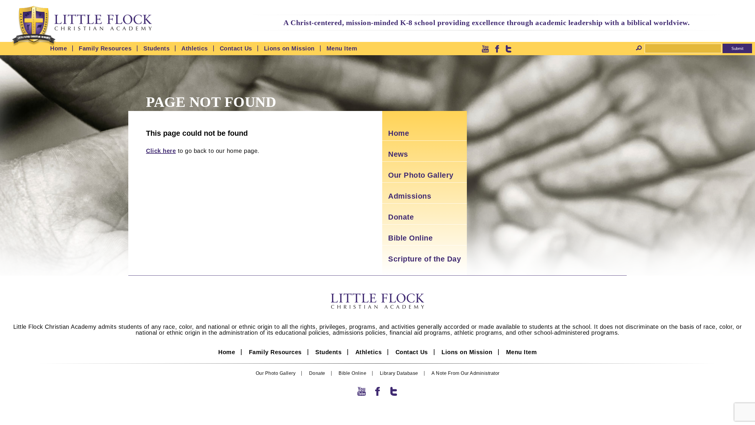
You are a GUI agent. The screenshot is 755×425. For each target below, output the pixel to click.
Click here (161, 151)
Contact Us (236, 48)
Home (58, 48)
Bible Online (410, 238)
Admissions (409, 196)
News (398, 154)
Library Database (399, 373)
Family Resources (105, 48)
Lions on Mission (289, 48)
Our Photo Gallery (421, 175)
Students (156, 48)
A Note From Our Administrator (465, 373)
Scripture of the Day (424, 259)
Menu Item (341, 48)
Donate (401, 217)
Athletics (194, 48)
